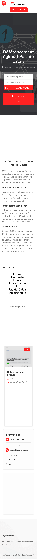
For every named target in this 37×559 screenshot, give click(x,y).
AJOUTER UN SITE (19, 10)
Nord (23, 293)
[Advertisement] (18, 137)
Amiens (14, 293)
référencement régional (14, 445)
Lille (17, 286)
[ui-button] (18, 102)
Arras (12, 283)
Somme (22, 283)
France (17, 274)
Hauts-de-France (17, 278)
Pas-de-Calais (17, 290)
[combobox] (18, 76)
